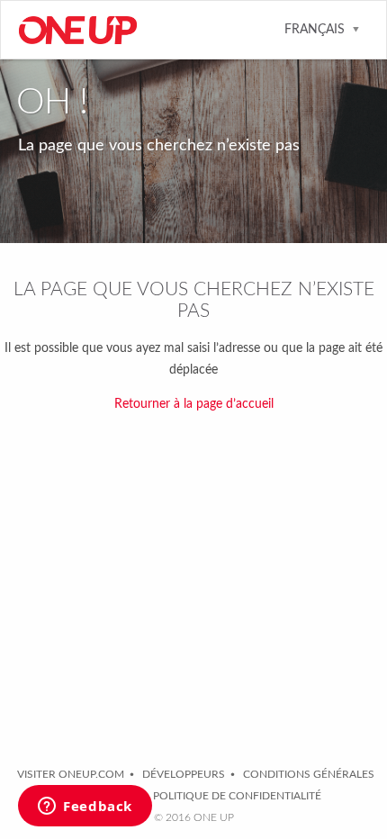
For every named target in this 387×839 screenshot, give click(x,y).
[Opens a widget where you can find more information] (85, 807)
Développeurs (183, 774)
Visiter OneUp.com (70, 774)
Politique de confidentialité (237, 795)
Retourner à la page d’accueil (194, 404)
